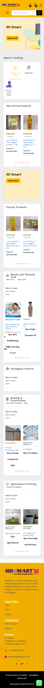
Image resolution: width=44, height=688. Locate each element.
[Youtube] (22, 664)
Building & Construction (18, 399)
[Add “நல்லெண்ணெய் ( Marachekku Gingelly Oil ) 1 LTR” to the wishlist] (35, 128)
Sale (8, 294)
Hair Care (10, 279)
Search (39, 12)
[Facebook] (16, 664)
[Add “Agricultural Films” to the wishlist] (18, 523)
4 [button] (23, 162)
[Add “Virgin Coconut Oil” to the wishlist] (36, 315)
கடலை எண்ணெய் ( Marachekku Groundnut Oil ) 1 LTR (13, 244)
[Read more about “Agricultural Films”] (7, 523)
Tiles (26, 403)
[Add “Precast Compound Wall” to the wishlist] (18, 439)
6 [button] (28, 162)
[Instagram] (27, 664)
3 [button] (20, 162)
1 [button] (15, 162)
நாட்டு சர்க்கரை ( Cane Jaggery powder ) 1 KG (12, 142)
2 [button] (18, 162)
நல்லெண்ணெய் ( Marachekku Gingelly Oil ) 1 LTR (29, 143)
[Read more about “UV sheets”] (25, 439)
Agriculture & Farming (23, 484)
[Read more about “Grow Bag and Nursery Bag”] (25, 523)
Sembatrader (11, 151)
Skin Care (22, 279)
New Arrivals (11, 288)
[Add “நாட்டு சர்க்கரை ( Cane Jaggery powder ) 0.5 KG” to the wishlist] (35, 229)
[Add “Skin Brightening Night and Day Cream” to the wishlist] (18, 316)
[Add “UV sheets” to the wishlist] (36, 439)
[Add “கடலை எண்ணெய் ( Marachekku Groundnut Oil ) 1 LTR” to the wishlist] (18, 229)
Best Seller (11, 291)
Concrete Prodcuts (14, 403)
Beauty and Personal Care (23, 275)
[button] (8, 128)
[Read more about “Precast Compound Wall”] (7, 439)
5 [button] (25, 162)
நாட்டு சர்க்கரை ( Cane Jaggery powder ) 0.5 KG (30, 243)
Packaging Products (22, 368)
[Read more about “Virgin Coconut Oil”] (25, 315)
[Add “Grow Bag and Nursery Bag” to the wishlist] (36, 523)
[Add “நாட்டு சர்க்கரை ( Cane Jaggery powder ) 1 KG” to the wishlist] (18, 128)
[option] (15, 70)
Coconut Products (13, 487)
